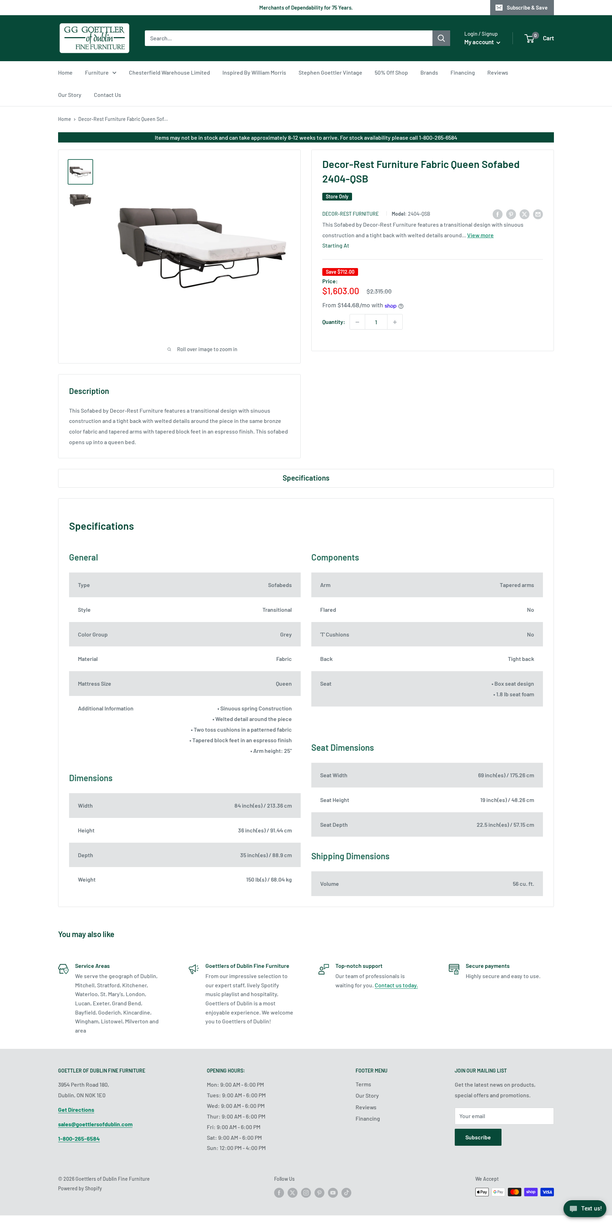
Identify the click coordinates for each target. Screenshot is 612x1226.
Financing (462, 72)
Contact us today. (396, 985)
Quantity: (333, 322)
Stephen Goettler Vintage (330, 72)
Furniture (97, 72)
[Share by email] (538, 213)
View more (480, 235)
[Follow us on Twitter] (293, 1193)
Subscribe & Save (527, 7)
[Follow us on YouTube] (333, 1193)
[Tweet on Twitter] (524, 213)
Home (65, 72)
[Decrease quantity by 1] (357, 322)
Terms (363, 1084)
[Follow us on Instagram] (306, 1193)
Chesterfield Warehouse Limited (169, 72)
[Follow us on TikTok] (346, 1193)
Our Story (69, 94)
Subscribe (478, 1137)
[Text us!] (585, 1211)
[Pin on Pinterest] (511, 213)
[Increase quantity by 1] (394, 322)
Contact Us (107, 94)
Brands (429, 72)
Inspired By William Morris (254, 72)
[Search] (441, 38)
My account (479, 41)
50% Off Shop (391, 72)
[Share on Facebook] (498, 213)
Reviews (497, 72)
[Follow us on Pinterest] (319, 1193)
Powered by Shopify (80, 1188)
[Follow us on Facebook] (279, 1193)
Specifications (306, 477)
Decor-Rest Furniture (350, 214)
